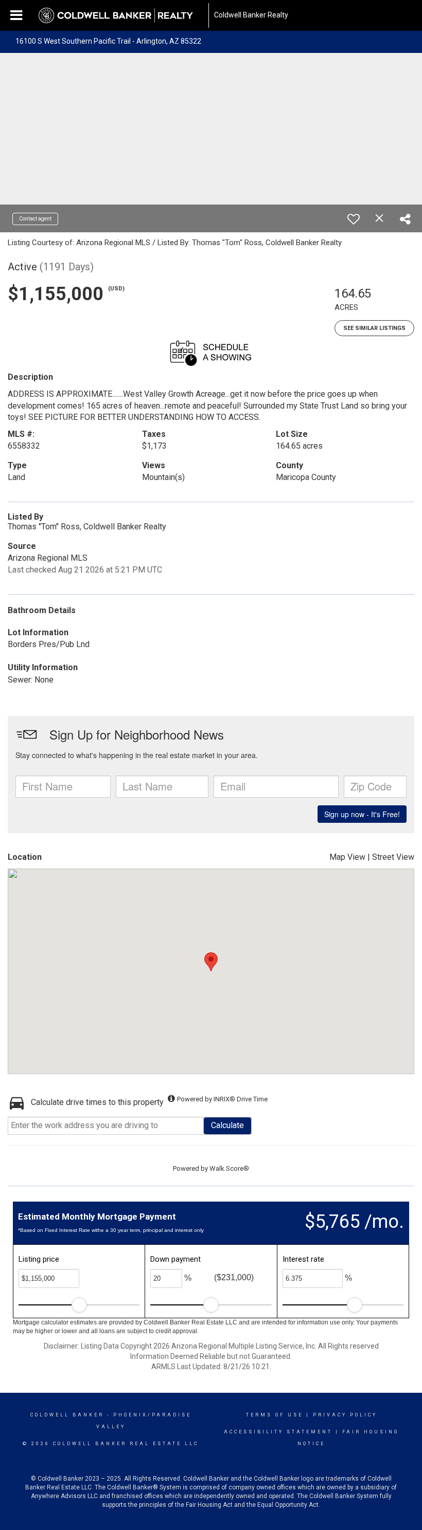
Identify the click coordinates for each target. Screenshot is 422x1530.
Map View (347, 857)
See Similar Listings (374, 328)
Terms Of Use (274, 1414)
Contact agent (35, 219)
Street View (393, 857)
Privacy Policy (345, 1414)
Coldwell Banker (67, 1414)
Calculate (227, 1125)
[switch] (353, 219)
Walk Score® (229, 1168)
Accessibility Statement (278, 1431)
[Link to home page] (121, 15)
